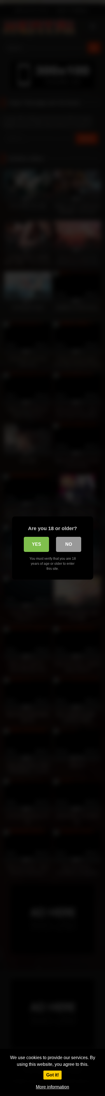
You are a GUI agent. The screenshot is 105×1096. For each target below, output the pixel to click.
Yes (36, 544)
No (68, 544)
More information (52, 1087)
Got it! (52, 1075)
